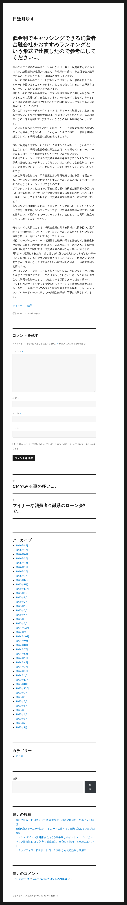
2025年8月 (22, 597)
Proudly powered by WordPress (41, 895)
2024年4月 (22, 662)
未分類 (19, 756)
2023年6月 (22, 705)
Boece (20, 313)
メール (17, 413)
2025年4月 (22, 614)
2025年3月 (22, 619)
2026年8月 (22, 545)
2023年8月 (22, 697)
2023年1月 (21, 727)
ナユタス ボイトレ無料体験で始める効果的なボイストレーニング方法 (54, 837)
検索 (15, 778)
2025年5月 (22, 610)
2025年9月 (22, 593)
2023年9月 (22, 692)
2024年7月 (22, 649)
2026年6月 (22, 554)
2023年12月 (22, 679)
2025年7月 (22, 601)
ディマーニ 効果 (22, 305)
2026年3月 (22, 567)
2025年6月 (22, 606)
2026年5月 (22, 558)
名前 (16, 398)
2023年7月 (22, 701)
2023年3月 (22, 718)
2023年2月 (22, 723)
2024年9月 (22, 640)
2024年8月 (22, 645)
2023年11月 (22, 684)
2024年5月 (22, 658)
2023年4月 (22, 714)
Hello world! (21, 879)
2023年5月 (22, 710)
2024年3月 (22, 666)
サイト (16, 428)
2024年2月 (22, 671)
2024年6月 (22, 653)
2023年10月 (22, 688)
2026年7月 (22, 549)
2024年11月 (22, 632)
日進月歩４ (23, 19)
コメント (18, 351)
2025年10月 (22, 588)
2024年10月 (22, 636)
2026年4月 (22, 562)
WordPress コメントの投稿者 (50, 879)
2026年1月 (22, 575)
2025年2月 (22, 623)
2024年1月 (22, 675)
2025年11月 (22, 584)
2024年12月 (22, 627)
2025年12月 (22, 580)
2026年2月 (22, 571)
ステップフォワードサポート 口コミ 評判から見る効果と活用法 (51, 850)
